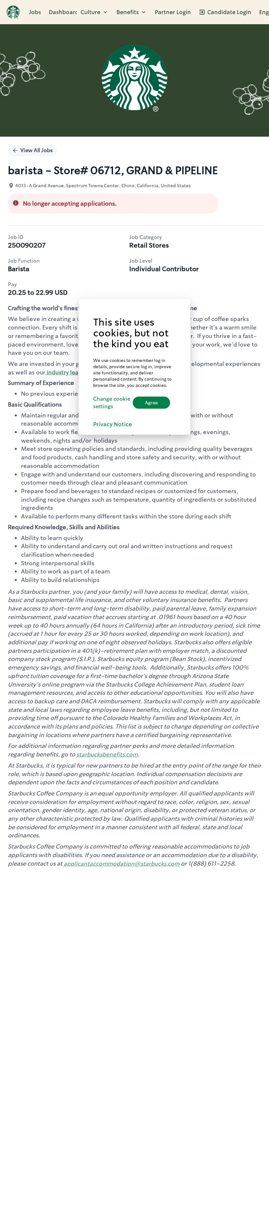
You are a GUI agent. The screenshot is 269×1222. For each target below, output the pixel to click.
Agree (151, 403)
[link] (13, 12)
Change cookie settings (111, 402)
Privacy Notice (112, 424)
